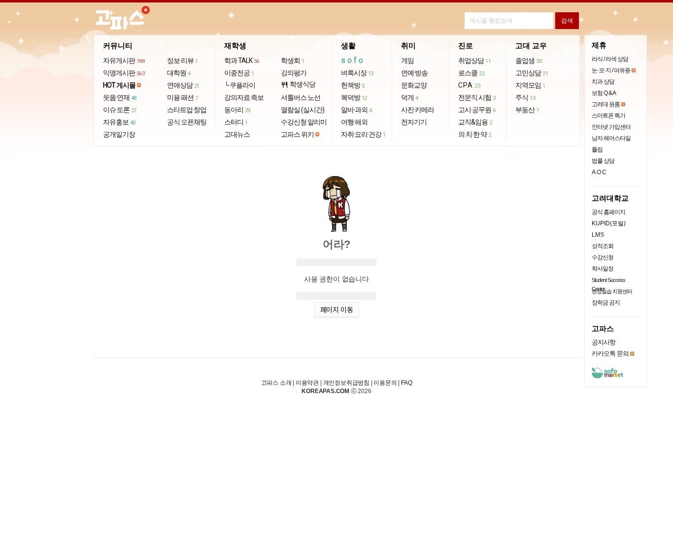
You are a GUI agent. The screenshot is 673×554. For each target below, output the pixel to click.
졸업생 (528, 60)
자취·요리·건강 (363, 134)
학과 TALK (241, 60)
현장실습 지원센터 (612, 291)
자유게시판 (124, 60)
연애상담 (183, 85)
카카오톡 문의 (610, 353)
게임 (407, 60)
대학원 (179, 73)
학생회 (292, 60)
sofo (353, 60)
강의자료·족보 (244, 97)
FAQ (406, 382)
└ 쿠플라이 (239, 85)
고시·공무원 (477, 110)
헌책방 (353, 85)
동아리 (237, 110)
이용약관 (307, 382)
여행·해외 (354, 122)
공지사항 (603, 342)
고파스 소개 (276, 382)
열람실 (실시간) (302, 110)
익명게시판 (124, 73)
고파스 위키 (297, 134)
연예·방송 (414, 73)
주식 (525, 97)
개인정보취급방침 (346, 382)
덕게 (409, 97)
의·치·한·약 (474, 134)
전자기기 (414, 122)
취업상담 (474, 60)
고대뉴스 (237, 134)
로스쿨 (471, 73)
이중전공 (239, 73)
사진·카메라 (417, 110)
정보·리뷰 (182, 60)
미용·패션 (182, 97)
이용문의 (385, 382)
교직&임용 (475, 122)
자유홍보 (119, 122)
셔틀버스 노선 (300, 97)
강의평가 (293, 73)
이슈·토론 (119, 110)
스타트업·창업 (186, 110)
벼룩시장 (357, 73)
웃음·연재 (119, 97)
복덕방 (354, 97)
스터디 (236, 122)
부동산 (527, 110)
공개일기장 (119, 134)
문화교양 (414, 85)
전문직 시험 (477, 97)
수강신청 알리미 (304, 122)
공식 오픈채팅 (186, 122)
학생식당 (298, 84)
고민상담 (531, 73)
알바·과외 (356, 110)
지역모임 (530, 85)
